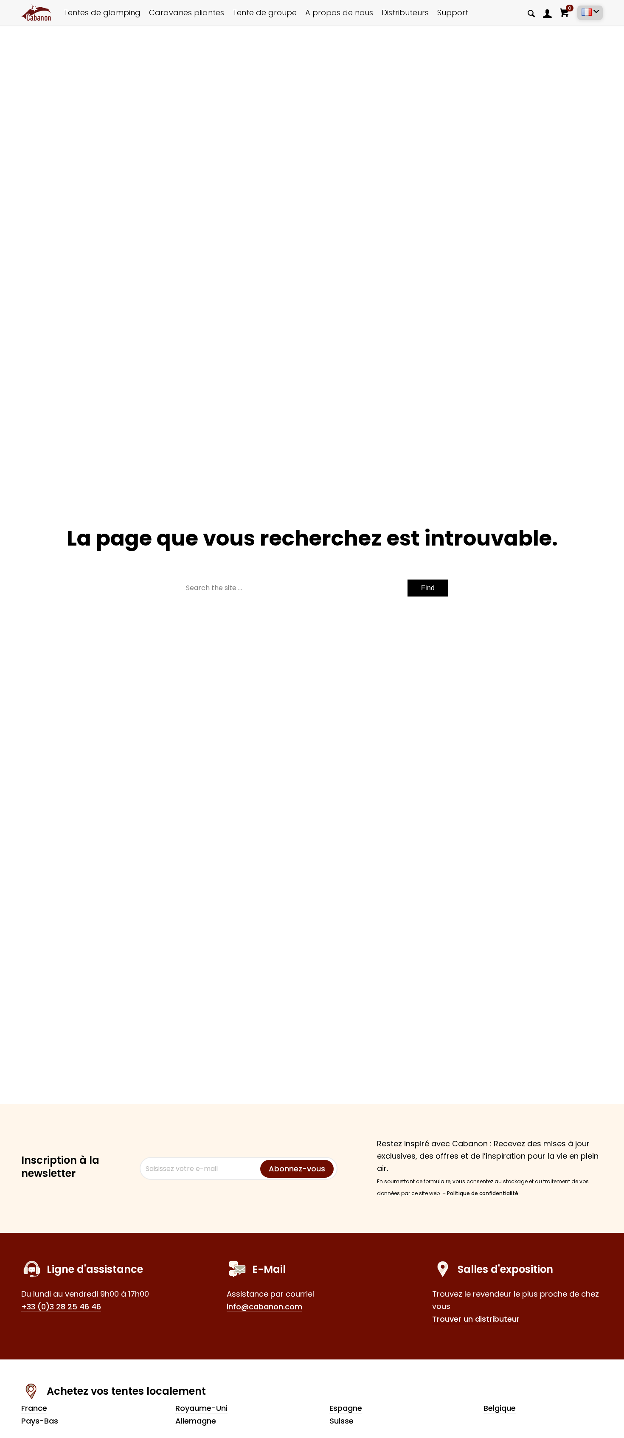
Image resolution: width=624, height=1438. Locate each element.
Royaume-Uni (201, 1408)
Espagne (345, 1408)
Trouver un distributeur (476, 1319)
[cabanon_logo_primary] (36, 12)
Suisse (341, 1420)
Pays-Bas (39, 1420)
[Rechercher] (531, 13)
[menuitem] (547, 13)
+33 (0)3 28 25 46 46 (61, 1306)
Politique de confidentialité (482, 1193)
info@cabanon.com (264, 1306)
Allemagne (195, 1420)
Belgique (499, 1408)
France (34, 1408)
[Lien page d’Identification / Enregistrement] (547, 13)
